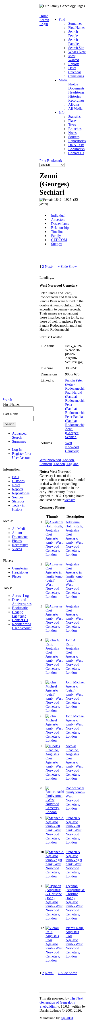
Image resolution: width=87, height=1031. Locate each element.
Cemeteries (20, 568)
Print (42, 161)
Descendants (60, 223)
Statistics (18, 501)
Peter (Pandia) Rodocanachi (74, 409)
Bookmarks (20, 608)
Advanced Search (19, 435)
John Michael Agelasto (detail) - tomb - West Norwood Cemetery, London (75, 694)
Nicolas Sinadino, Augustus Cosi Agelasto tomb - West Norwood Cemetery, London (74, 762)
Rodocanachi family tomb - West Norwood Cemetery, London (75, 798)
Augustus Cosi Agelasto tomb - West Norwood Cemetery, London (74, 618)
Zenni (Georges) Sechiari (72, 433)
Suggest (56, 244)
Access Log (20, 596)
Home (43, 16)
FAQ (15, 477)
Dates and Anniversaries (21, 602)
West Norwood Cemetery (72, 447)
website (69, 500)
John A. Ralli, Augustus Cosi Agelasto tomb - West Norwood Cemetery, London (74, 656)
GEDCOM (59, 240)
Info (61, 112)
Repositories (20, 493)
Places (16, 576)
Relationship (60, 228)
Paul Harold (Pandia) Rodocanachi (74, 396)
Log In (17, 449)
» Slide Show (67, 266)
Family (56, 236)
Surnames (19, 441)
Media (63, 80)
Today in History (18, 507)
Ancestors (58, 219)
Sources (17, 497)
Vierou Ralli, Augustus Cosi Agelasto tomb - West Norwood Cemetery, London (75, 942)
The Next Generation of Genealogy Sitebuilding (61, 1002)
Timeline (57, 232)
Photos (17, 541)
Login (43, 24)
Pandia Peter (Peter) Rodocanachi (74, 384)
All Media (19, 529)
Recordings (20, 545)
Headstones (20, 572)
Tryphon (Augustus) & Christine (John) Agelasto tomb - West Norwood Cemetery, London (75, 902)
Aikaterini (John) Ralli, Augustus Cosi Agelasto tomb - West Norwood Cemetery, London (74, 538)
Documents (20, 537)
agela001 (67, 1018)
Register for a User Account (21, 456)
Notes (16, 485)
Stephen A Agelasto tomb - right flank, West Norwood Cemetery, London (74, 864)
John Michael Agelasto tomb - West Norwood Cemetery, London (75, 726)
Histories (18, 481)
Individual (58, 215)
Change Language (19, 614)
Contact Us (20, 620)
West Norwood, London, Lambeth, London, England (59, 462)
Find (62, 19)
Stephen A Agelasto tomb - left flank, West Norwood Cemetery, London (73, 830)
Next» (49, 266)
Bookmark (54, 161)
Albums (17, 533)
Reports (17, 489)
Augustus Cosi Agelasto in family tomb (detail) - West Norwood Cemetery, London (74, 580)
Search (7, 400)
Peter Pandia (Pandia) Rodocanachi (74, 421)
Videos (17, 549)
